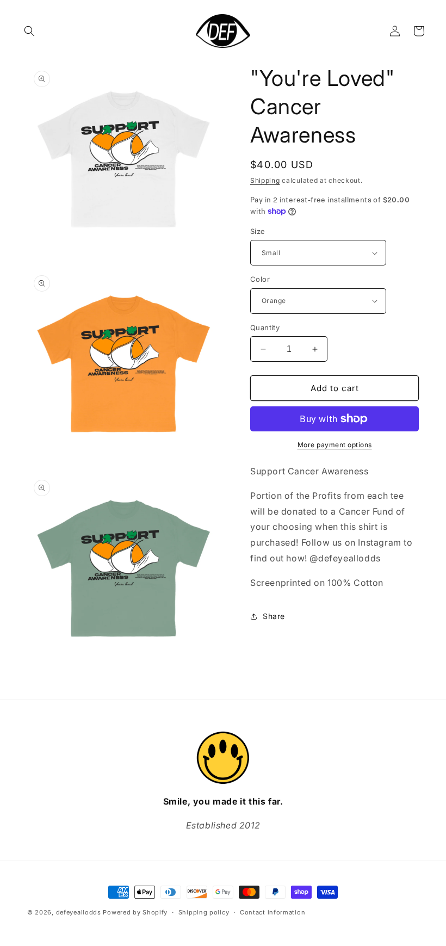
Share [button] (274, 616)
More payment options (335, 445)
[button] (29, 31)
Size (257, 231)
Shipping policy (204, 912)
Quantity (265, 327)
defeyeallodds (78, 912)
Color (260, 279)
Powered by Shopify (135, 912)
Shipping (265, 180)
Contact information (272, 912)
